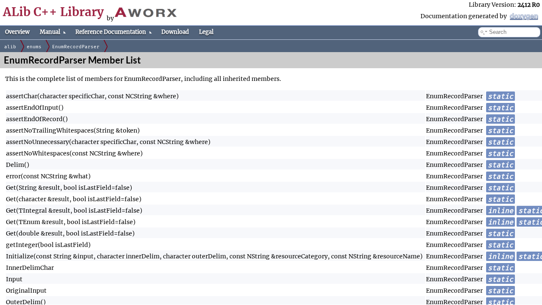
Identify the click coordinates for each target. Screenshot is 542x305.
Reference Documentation (110, 32)
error (13, 176)
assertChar (21, 96)
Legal (206, 32)
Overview (17, 32)
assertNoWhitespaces (37, 153)
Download (175, 32)
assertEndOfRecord (34, 119)
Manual (50, 32)
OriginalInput (26, 290)
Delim (15, 165)
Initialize (19, 256)
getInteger (22, 245)
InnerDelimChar (30, 268)
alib (10, 46)
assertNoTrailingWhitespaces (50, 130)
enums (34, 46)
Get (11, 187)
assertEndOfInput (32, 107)
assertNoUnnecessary (37, 142)
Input (14, 279)
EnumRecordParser (76, 46)
